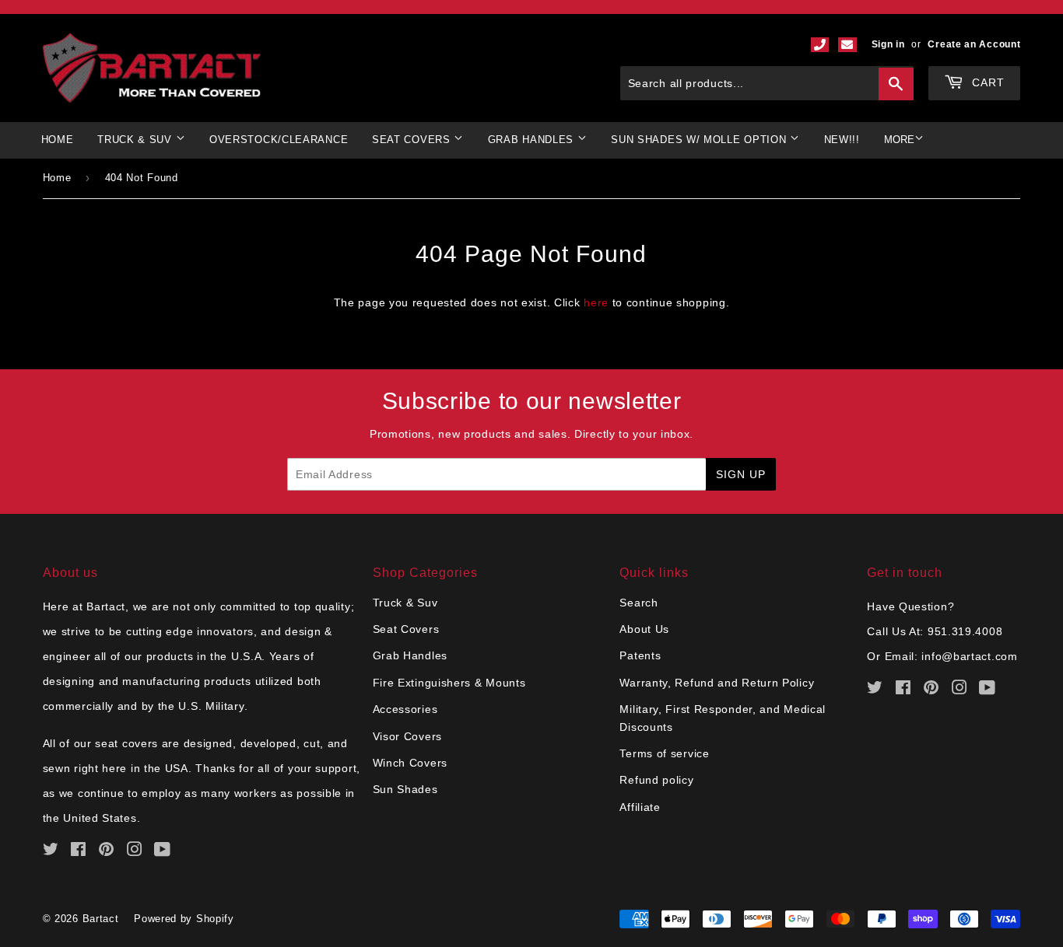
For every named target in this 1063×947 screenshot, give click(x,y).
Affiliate (639, 807)
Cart (986, 82)
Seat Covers (406, 629)
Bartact (100, 918)
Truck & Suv (405, 602)
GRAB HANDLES (532, 139)
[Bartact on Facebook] (78, 851)
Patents (640, 655)
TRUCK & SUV (136, 139)
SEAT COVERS (413, 139)
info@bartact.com (969, 656)
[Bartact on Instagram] (135, 851)
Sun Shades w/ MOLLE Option (700, 139)
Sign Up (741, 474)
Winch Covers (410, 763)
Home (57, 139)
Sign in (888, 44)
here (596, 302)
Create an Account (974, 44)
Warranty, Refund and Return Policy (716, 682)
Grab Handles (410, 655)
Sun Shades (405, 789)
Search (638, 602)
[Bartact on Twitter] (51, 851)
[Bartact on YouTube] (162, 851)
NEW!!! (842, 139)
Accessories (405, 709)
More (899, 139)
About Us (644, 629)
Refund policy (656, 780)
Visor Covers (407, 736)
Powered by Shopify (184, 918)
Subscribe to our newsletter (532, 401)
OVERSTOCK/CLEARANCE (278, 139)
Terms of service (664, 753)
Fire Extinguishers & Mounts (449, 682)
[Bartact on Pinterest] (106, 851)
